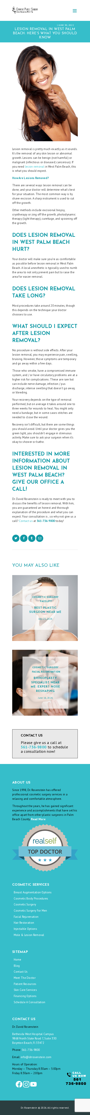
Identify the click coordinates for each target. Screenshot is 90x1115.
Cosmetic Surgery (26, 25)
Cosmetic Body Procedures (31, 898)
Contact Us (21, 972)
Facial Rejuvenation (46, 671)
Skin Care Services (25, 990)
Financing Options (25, 996)
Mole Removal (46, 25)
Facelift (46, 601)
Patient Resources (25, 984)
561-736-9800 (31, 1050)
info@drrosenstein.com (36, 1057)
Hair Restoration (24, 923)
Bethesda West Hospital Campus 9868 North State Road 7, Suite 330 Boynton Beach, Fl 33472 (34, 1038)
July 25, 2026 (45, 618)
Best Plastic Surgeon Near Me (45, 610)
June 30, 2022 (66, 25)
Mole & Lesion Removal (29, 935)
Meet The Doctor (25, 978)
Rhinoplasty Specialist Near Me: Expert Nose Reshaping (45, 685)
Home (17, 959)
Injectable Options (25, 929)
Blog (17, 966)
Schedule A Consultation (29, 1002)
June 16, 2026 (45, 697)
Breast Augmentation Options (33, 892)
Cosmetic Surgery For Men (30, 910)
